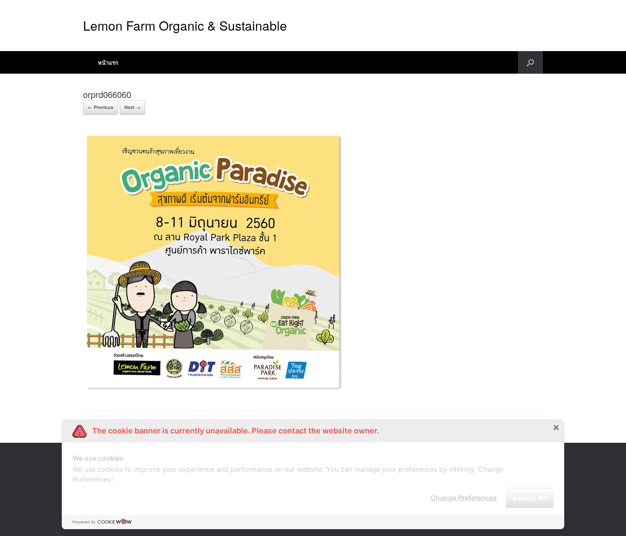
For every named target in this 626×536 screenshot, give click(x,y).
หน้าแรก (108, 62)
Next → (132, 107)
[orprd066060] (213, 389)
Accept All (529, 497)
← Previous (100, 107)
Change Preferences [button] (464, 497)
